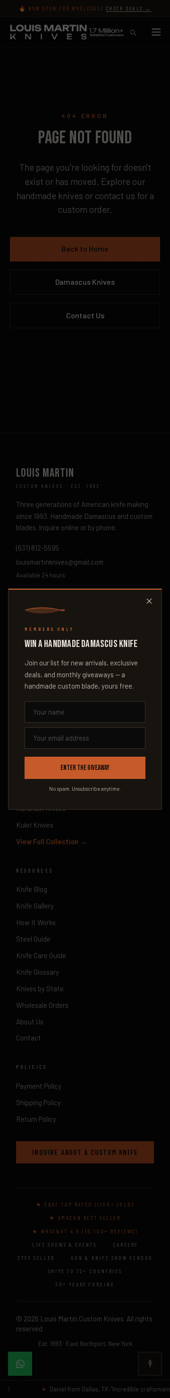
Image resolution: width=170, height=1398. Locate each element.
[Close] (149, 601)
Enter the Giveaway (85, 768)
